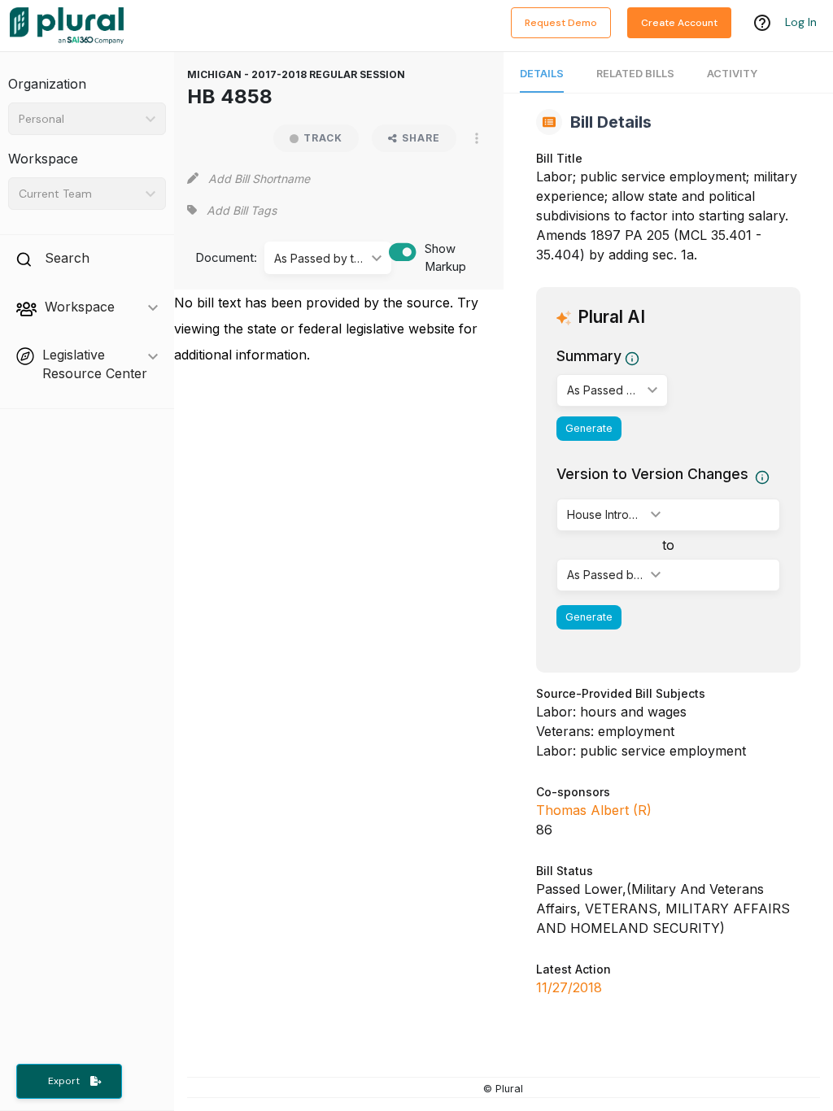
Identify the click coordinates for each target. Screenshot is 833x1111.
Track (322, 138)
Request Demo (561, 22)
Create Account (679, 22)
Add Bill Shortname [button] (259, 178)
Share (421, 138)
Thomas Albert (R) (594, 810)
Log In (801, 22)
